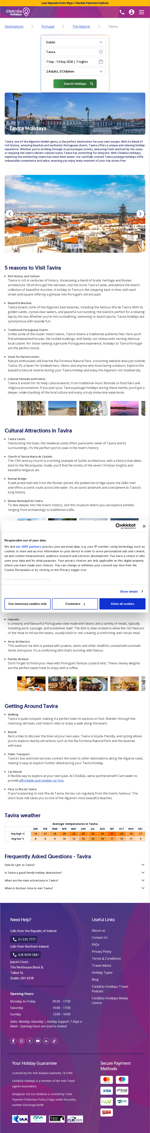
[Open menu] (141, 12)
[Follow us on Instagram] (21, 1041)
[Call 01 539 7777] (122, 12)
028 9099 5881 (28, 955)
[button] (75, 42)
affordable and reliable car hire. (41, 780)
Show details (129, 591)
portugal (47, 26)
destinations (14, 26)
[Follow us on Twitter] (30, 1041)
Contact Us (100, 937)
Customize (72, 603)
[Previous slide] (9, 214)
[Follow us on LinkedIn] (46, 1041)
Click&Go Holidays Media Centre (110, 1000)
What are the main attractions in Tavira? (31, 880)
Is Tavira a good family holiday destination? (33, 872)
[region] (75, 214)
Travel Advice (101, 965)
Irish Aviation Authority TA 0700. (53, 1073)
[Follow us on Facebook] (13, 1041)
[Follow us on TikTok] (54, 1041)
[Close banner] (144, 526)
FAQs (95, 944)
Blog (95, 979)
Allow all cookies (122, 603)
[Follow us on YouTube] (38, 1041)
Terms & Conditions (106, 958)
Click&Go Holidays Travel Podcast (110, 988)
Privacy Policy (101, 951)
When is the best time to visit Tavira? (29, 888)
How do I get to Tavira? (20, 865)
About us (98, 930)
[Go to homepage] (51, 12)
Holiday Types (102, 972)
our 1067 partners (29, 546)
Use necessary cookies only (27, 603)
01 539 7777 (27, 939)
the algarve (81, 26)
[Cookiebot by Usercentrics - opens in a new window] (118, 526)
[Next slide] (140, 214)
